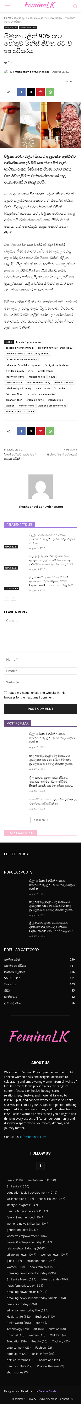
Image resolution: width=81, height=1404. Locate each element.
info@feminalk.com (33, 1137)
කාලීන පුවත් (20, 18)
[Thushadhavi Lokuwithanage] (7, 72)
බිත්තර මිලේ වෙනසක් (62, 454)
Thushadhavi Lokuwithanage (31, 71)
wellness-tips (55, 399)
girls (30, 370)
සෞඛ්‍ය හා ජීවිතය (28, 27)
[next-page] (13, 598)
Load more (39, 820)
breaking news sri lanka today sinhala (27, 353)
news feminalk (14, 382)
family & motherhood (57, 365)
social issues (43, 388)
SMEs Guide (11, 588)
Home (7, 18)
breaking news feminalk (19, 347)
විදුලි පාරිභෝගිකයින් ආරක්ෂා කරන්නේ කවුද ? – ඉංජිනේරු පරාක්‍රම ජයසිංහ (52, 539)
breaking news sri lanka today (55, 347)
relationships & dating (18, 388)
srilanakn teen (14, 399)
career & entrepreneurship (21, 359)
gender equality (15, 370)
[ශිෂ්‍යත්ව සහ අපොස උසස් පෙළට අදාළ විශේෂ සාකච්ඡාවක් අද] (15, 805)
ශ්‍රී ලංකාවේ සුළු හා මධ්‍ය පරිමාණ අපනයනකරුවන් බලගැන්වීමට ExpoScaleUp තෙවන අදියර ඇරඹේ (51, 581)
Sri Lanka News (14, 394)
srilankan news (35, 399)
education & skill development (23, 365)
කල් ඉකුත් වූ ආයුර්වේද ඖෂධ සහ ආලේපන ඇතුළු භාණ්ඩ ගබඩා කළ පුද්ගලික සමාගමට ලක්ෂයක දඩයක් (51, 560)
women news (26, 405)
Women (10, 405)
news (52, 376)
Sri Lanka (59, 388)
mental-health (37, 376)
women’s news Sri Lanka (20, 411)
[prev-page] (6, 598)
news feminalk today (38, 382)
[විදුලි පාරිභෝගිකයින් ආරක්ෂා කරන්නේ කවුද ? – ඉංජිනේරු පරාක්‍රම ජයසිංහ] (15, 540)
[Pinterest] (40, 92)
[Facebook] (21, 92)
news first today (63, 382)
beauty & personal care (29, 341)
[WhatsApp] (50, 92)
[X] (31, 92)
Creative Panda (47, 1391)
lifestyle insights (15, 376)
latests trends (45, 370)
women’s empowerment (52, 405)
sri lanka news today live (41, 394)
